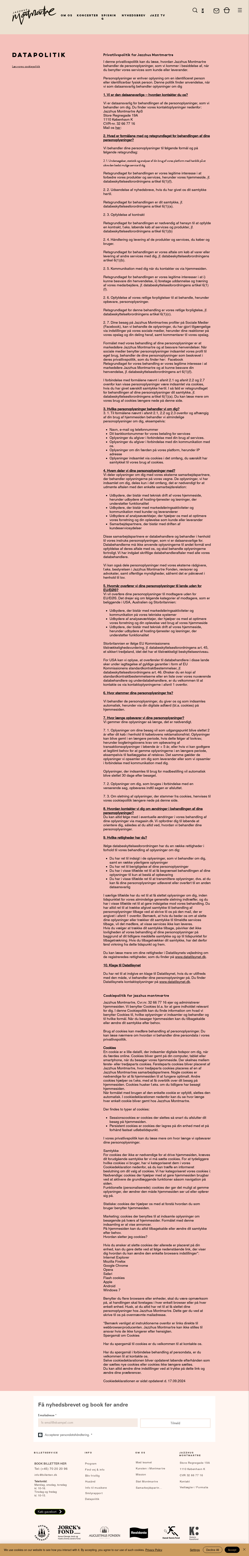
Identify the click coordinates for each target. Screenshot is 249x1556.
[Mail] (216, 10)
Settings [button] (195, 1550)
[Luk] (244, 1550)
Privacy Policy (153, 1550)
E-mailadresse (47, 1415)
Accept (232, 1550)
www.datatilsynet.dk (190, 957)
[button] (240, 10)
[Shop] (226, 10)
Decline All (212, 1550)
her (118, 128)
